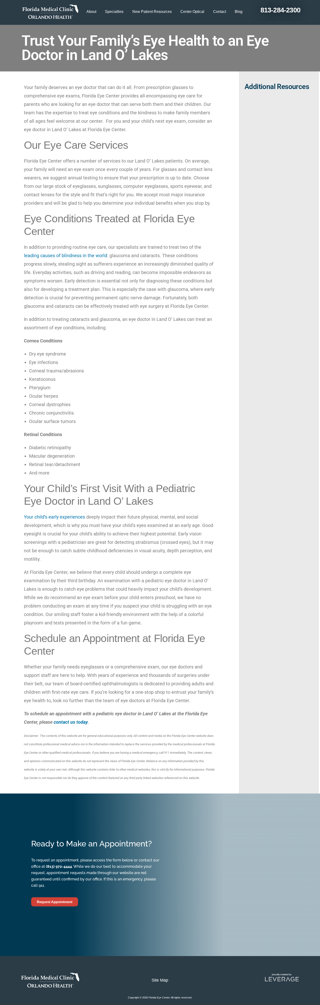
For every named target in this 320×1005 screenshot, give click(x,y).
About (91, 12)
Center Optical (192, 12)
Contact (219, 12)
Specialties (114, 12)
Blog (238, 12)
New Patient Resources (152, 12)
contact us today (71, 722)
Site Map (160, 980)
